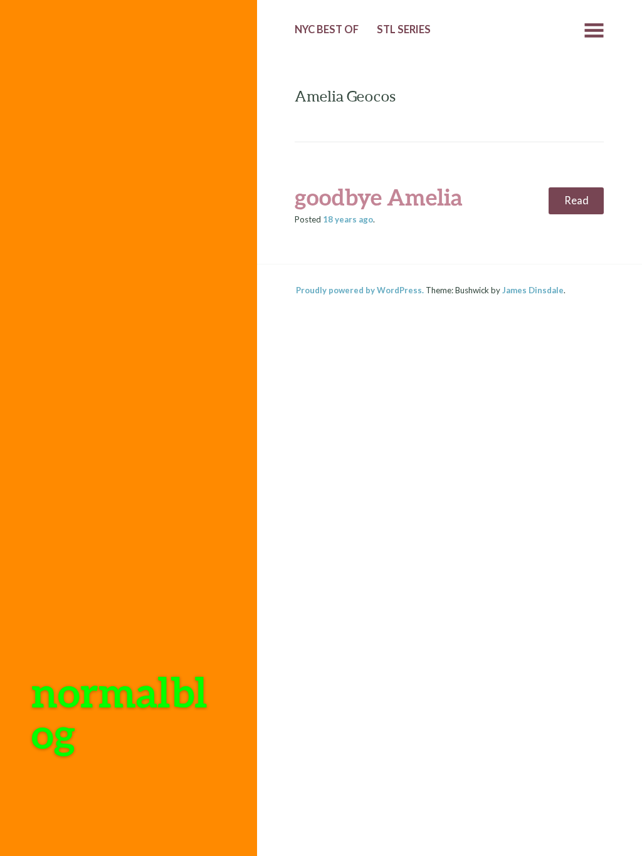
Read (576, 200)
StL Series (404, 29)
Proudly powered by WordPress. (360, 290)
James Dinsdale (533, 290)
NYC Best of (327, 29)
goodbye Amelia (379, 197)
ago (348, 219)
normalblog (119, 712)
